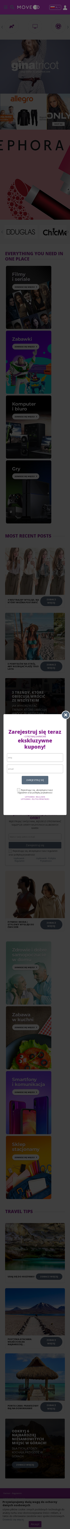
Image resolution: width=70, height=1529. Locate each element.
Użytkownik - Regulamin (35, 797)
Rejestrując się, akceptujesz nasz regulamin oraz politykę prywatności (35, 791)
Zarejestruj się (35, 780)
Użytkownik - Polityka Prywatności (35, 799)
